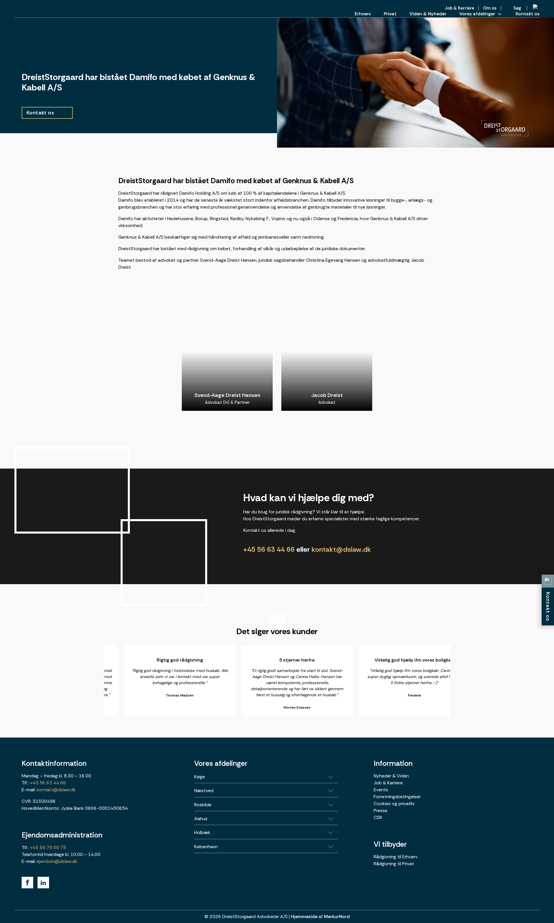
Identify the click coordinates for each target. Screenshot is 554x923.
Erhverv (363, 14)
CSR (378, 817)
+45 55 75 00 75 (47, 847)
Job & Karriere (388, 783)
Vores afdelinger (477, 14)
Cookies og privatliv (394, 804)
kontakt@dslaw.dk (341, 549)
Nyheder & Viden (391, 776)
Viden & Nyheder (427, 14)
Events (381, 790)
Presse (381, 810)
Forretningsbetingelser (397, 797)
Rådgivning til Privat (394, 864)
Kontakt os (528, 14)
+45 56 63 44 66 (269, 549)
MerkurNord (337, 916)
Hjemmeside (304, 916)
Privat (390, 14)
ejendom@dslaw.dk (57, 861)
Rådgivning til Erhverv (396, 857)
